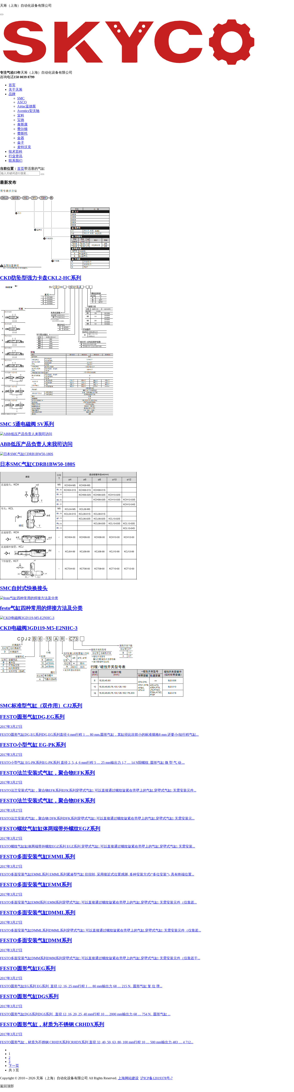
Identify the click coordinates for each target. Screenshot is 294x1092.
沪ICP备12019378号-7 (156, 1078)
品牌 (12, 94)
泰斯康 (22, 124)
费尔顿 (22, 129)
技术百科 (15, 151)
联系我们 (15, 160)
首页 (12, 85)
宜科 (20, 115)
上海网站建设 (128, 1078)
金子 (20, 142)
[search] (42, 174)
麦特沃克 (24, 147)
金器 (20, 138)
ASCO (22, 102)
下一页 (14, 1065)
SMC (21, 98)
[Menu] (1, 14)
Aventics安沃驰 (28, 111)
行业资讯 (15, 156)
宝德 (20, 120)
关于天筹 (15, 89)
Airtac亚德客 (26, 106)
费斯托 (22, 133)
